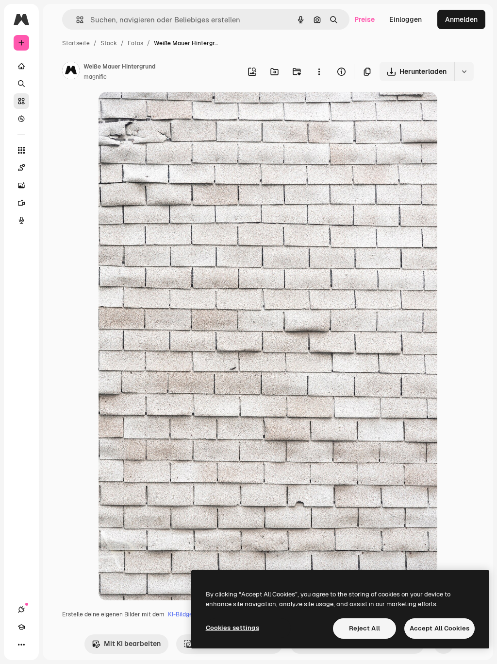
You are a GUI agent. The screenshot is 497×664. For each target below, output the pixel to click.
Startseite (76, 43)
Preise (364, 19)
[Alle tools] (21, 150)
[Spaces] (21, 167)
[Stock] (21, 101)
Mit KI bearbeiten (132, 643)
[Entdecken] (21, 118)
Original (160, 110)
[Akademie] (21, 627)
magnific (95, 77)
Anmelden (461, 19)
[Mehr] (21, 644)
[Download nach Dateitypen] (464, 71)
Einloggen (405, 19)
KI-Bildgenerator (191, 614)
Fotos (135, 43)
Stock (108, 43)
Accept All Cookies (439, 628)
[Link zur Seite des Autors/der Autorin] (71, 72)
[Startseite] (21, 66)
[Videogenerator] (21, 202)
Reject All (364, 628)
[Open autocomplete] (76, 19)
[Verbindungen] (21, 609)
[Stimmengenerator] (21, 220)
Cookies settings (232, 628)
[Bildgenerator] (21, 185)
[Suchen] (21, 83)
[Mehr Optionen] (319, 71)
